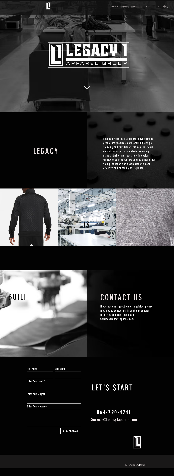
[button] (166, 6)
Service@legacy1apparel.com (117, 319)
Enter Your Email (35, 381)
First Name (32, 368)
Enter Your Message (37, 406)
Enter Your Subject (36, 393)
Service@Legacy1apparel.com (114, 419)
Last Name (60, 368)
